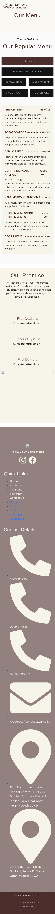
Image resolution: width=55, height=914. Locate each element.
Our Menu (16, 489)
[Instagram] (23, 460)
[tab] (27, 61)
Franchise (16, 493)
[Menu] (50, 6)
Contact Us (17, 497)
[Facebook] (32, 460)
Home (14, 481)
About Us (16, 485)
